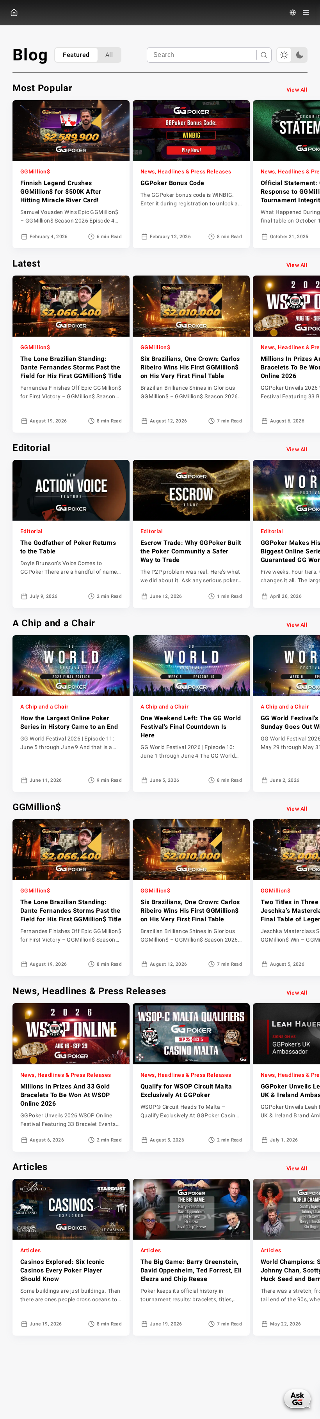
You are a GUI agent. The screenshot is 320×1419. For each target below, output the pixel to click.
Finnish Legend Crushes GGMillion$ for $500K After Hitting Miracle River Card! (60, 191)
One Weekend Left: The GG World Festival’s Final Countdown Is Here (190, 726)
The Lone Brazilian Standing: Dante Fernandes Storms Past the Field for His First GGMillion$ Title (70, 367)
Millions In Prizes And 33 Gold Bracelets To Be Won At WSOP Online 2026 (65, 1095)
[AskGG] (297, 1399)
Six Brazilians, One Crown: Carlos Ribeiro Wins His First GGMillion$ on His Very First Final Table (190, 367)
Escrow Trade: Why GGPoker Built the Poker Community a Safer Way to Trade (190, 551)
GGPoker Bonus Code (172, 183)
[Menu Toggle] (306, 12)
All (109, 54)
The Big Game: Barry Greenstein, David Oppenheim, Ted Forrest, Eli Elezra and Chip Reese (191, 1270)
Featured (76, 54)
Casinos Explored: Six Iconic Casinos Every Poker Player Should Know (62, 1270)
